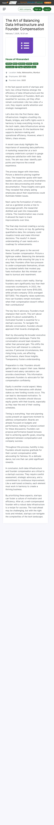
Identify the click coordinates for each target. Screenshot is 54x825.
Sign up (38, 9)
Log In (47, 9)
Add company (25, 9)
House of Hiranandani (17, 59)
